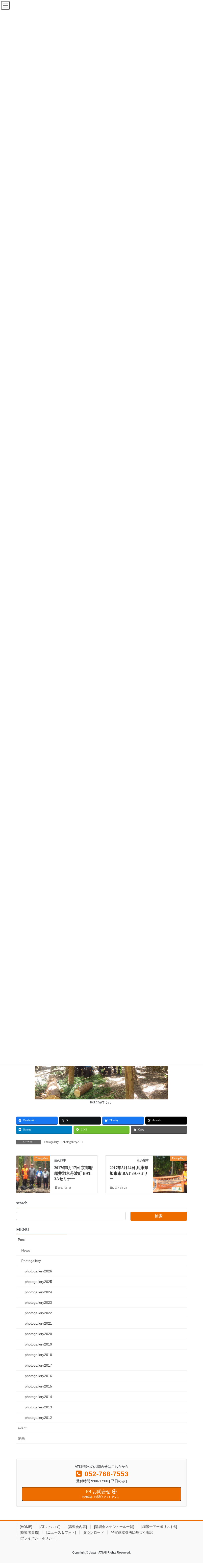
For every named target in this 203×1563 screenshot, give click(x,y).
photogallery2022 (38, 1313)
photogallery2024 (38, 1292)
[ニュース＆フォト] (61, 1532)
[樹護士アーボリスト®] (159, 1527)
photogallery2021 (38, 1323)
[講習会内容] (77, 1527)
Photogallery (51, 1142)
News (25, 1250)
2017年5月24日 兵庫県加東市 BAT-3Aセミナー (129, 1173)
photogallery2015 (38, 1386)
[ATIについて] (49, 1527)
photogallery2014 (38, 1397)
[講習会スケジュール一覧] (114, 1527)
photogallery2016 (38, 1376)
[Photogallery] (33, 1174)
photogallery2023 (38, 1302)
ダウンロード (93, 1532)
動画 (21, 1438)
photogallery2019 (38, 1344)
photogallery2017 (73, 1142)
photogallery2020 (38, 1334)
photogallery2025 (38, 1282)
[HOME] (26, 1527)
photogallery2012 (38, 1418)
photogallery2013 (38, 1407)
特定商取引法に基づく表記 (132, 1532)
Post (21, 1240)
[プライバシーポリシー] (38, 1538)
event (22, 1428)
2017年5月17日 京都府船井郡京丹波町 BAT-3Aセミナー (73, 1173)
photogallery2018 (38, 1355)
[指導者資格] (29, 1532)
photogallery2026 (38, 1271)
